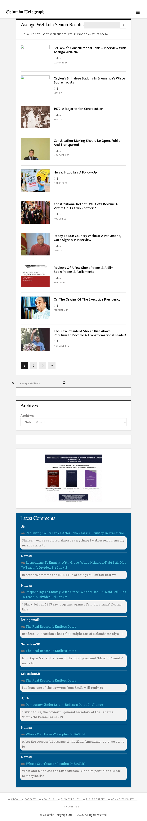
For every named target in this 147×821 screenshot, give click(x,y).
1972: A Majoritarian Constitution (78, 109)
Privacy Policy (70, 799)
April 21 (58, 250)
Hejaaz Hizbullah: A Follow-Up (75, 172)
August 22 (60, 219)
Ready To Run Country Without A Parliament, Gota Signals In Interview (87, 238)
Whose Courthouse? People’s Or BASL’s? (55, 734)
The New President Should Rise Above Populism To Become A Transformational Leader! (90, 333)
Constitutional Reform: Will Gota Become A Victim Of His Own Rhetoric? (86, 206)
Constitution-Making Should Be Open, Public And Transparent (87, 143)
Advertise (72, 807)
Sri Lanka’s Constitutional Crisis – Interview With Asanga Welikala (90, 50)
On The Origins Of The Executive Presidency (87, 299)
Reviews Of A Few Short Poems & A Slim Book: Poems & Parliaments (84, 270)
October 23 (60, 183)
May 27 (58, 93)
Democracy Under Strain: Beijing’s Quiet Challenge (64, 705)
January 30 (60, 63)
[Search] (123, 25)
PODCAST (30, 799)
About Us (48, 799)
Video (14, 799)
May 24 (58, 119)
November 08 (61, 155)
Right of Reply (95, 799)
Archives (27, 415)
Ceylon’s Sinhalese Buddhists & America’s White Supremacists (89, 80)
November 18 (61, 346)
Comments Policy (122, 799)
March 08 (59, 282)
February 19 (61, 310)
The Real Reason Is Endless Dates (51, 626)
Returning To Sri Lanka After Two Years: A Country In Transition (75, 533)
